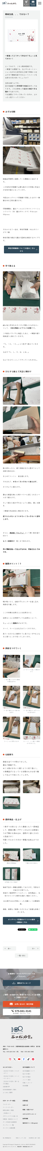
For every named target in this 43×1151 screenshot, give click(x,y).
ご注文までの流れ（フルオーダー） (11, 1072)
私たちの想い (27, 1074)
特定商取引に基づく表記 (34, 1138)
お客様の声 (6, 1086)
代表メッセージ (27, 1083)
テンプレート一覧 (8, 1125)
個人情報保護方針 (7, 1138)
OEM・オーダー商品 (9, 1100)
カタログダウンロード (29, 1114)
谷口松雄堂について (29, 1067)
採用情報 (25, 1118)
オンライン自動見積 (9, 1128)
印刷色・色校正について (10, 1119)
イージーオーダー (8, 1107)
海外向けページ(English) (30, 1123)
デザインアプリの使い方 (10, 1116)
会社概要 (25, 1086)
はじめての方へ (7, 1067)
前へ (9, 948)
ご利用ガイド (7, 1113)
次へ (33, 948)
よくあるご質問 (7, 1092)
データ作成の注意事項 (9, 1122)
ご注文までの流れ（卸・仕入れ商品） (11, 1082)
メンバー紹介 (27, 1080)
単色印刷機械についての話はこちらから (21, 249)
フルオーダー (7, 1104)
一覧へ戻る (21, 955)
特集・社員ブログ (28, 1109)
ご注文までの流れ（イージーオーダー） (11, 1077)
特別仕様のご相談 (8, 1110)
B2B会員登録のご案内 (9, 1089)
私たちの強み (27, 1077)
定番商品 (25, 1100)
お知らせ (25, 1105)
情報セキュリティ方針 (21, 1138)
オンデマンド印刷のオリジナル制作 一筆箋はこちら (22, 920)
